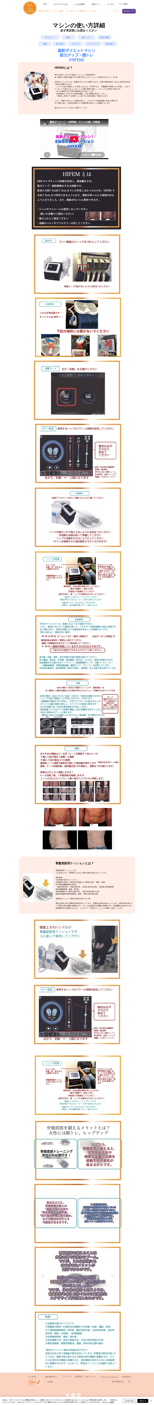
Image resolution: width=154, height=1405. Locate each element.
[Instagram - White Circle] (73, 1395)
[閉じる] (151, 1401)
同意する (142, 1401)
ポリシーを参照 (108, 1402)
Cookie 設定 (129, 1401)
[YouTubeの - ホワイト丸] (79, 1395)
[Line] (68, 1395)
